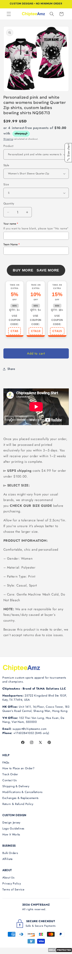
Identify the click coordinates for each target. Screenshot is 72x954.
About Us (8, 877)
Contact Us (9, 780)
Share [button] (11, 369)
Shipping (8, 138)
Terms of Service (13, 889)
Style (6, 165)
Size (6, 184)
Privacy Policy (11, 883)
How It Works (11, 834)
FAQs (5, 762)
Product (8, 146)
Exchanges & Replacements (20, 798)
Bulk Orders (10, 853)
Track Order (10, 774)
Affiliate (7, 859)
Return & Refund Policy (17, 804)
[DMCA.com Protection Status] (60, 951)
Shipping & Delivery (15, 786)
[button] (9, 14)
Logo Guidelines (13, 828)
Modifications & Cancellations (22, 792)
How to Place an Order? (18, 768)
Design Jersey (11, 822)
